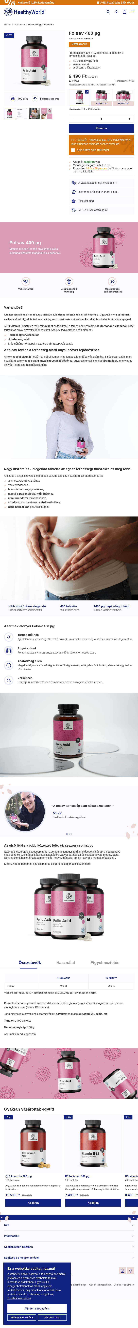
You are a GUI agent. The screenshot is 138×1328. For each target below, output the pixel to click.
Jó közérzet (19, 25)
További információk (20, 1298)
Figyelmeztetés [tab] (106, 990)
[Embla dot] (67, 859)
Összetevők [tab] (28, 990)
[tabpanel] (69, 1030)
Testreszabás (52, 1317)
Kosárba (101, 132)
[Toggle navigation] (132, 12)
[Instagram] (122, 1299)
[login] (116, 12)
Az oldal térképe (76, 1313)
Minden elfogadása (37, 1309)
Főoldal (7, 25)
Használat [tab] (65, 990)
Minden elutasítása (22, 1317)
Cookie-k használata (99, 1313)
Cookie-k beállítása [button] (123, 1313)
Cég (6, 1253)
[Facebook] (130, 1299)
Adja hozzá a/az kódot (117, 2)
